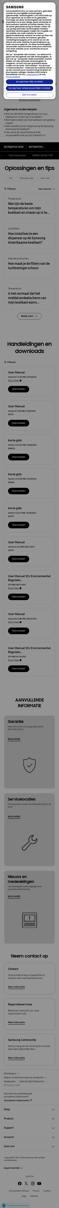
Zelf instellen (29, 95)
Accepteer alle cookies (29, 82)
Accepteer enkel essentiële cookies (29, 88)
